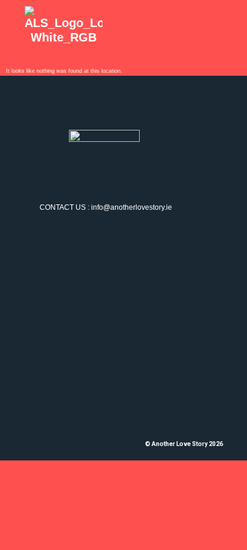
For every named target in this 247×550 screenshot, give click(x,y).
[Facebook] (123, 166)
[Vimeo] (151, 166)
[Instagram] (95, 166)
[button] (204, 28)
